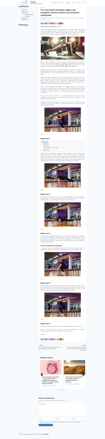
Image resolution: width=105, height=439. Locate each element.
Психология (54, 2)
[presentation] (51, 367)
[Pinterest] (52, 23)
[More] (63, 23)
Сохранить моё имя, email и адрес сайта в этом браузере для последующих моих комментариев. (60, 421)
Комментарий (42, 404)
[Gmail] (56, 23)
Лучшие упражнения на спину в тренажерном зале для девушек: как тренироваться (49, 347)
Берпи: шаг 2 (46, 144)
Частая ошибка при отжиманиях (52, 147)
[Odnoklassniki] (44, 23)
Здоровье (42, 7)
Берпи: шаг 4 (46, 148)
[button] (85, 3)
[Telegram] (48, 23)
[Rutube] (61, 23)
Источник (43, 334)
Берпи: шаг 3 (46, 146)
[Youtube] (59, 23)
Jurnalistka (43, 19)
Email (57, 418)
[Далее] (83, 374)
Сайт (73, 418)
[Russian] (83, 3)
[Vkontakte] (46, 23)
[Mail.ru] (42, 23)
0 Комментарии (53, 385)
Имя (40, 418)
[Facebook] (54, 23)
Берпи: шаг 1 (46, 143)
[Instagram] (50, 23)
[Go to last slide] (42, 374)
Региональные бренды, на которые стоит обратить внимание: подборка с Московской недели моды (76, 348)
